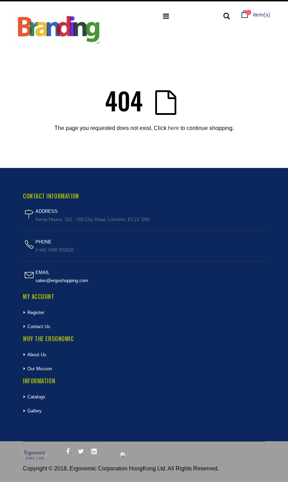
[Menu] (166, 16)
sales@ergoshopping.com (61, 280)
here (173, 128)
